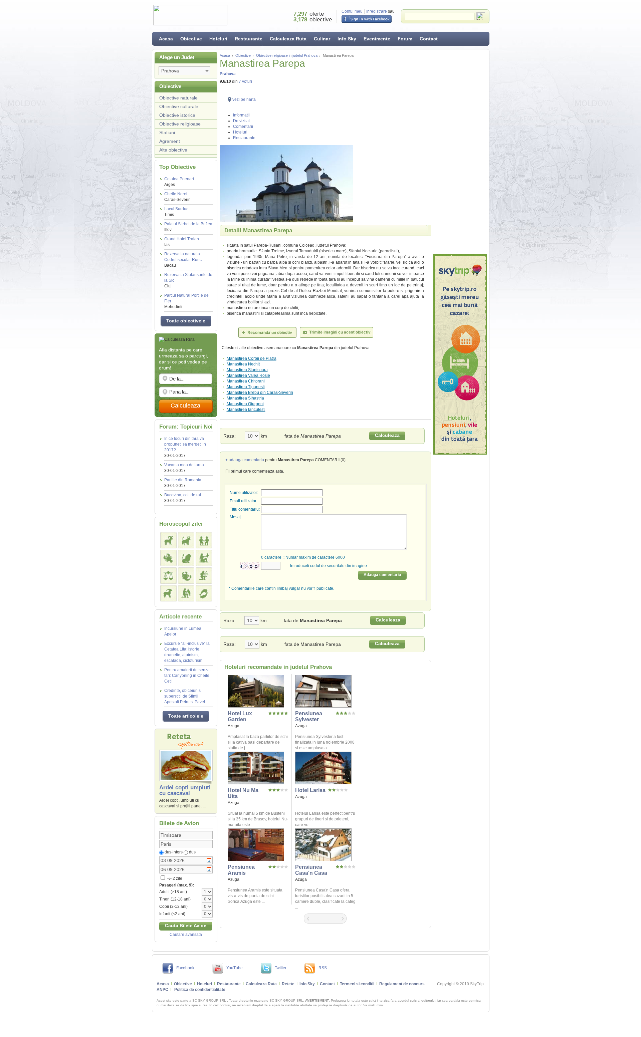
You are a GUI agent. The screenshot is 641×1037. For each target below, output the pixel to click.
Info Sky (347, 38)
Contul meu (352, 11)
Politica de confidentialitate (199, 989)
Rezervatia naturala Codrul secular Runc (183, 260)
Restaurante (248, 38)
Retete (288, 984)
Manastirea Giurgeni (245, 404)
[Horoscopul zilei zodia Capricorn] (168, 593)
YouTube (234, 968)
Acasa (166, 38)
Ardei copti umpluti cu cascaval (185, 790)
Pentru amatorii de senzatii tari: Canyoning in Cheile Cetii (188, 676)
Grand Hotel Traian (181, 242)
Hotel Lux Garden (240, 716)
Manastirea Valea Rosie (248, 375)
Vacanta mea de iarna (184, 465)
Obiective (191, 38)
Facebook (185, 968)
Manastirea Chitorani (246, 381)
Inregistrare (376, 11)
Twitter (280, 968)
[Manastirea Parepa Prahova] (325, 183)
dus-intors (174, 852)
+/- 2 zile (174, 878)
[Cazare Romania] (460, 354)
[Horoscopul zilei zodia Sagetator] (204, 575)
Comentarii (243, 126)
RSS (322, 968)
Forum (405, 38)
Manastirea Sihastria (245, 398)
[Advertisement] (460, 152)
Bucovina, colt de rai (182, 495)
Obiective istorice (177, 115)
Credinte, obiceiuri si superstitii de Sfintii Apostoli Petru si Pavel (184, 696)
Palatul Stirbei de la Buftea (188, 227)
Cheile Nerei (177, 197)
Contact (429, 38)
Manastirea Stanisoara (247, 369)
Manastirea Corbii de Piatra (251, 358)
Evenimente (377, 38)
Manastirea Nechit (243, 364)
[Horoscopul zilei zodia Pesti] (204, 593)
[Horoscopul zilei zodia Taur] (186, 540)
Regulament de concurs (402, 984)
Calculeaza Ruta (288, 38)
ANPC (162, 989)
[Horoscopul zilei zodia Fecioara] (204, 558)
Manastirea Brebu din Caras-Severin (260, 392)
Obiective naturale (178, 97)
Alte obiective (173, 150)
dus (192, 852)
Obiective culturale (178, 106)
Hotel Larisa (310, 790)
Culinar (322, 38)
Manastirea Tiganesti (246, 386)
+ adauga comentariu (244, 460)
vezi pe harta (244, 99)
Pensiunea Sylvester (308, 716)
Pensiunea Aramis (241, 870)
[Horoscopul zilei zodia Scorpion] (186, 575)
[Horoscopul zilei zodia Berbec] (168, 540)
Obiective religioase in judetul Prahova (286, 55)
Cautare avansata (186, 934)
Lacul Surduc (176, 212)
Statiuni (167, 132)
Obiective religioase (180, 123)
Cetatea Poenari (179, 182)
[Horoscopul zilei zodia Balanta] (168, 575)
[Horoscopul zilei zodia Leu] (186, 558)
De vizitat (241, 120)
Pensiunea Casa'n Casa (311, 870)
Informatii (241, 115)
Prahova (228, 73)
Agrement (169, 141)
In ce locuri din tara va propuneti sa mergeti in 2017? (185, 444)
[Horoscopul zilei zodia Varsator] (186, 593)
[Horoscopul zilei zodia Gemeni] (204, 540)
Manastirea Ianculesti (246, 409)
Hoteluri (218, 38)
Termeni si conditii (357, 984)
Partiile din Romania (182, 480)
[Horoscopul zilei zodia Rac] (168, 558)
